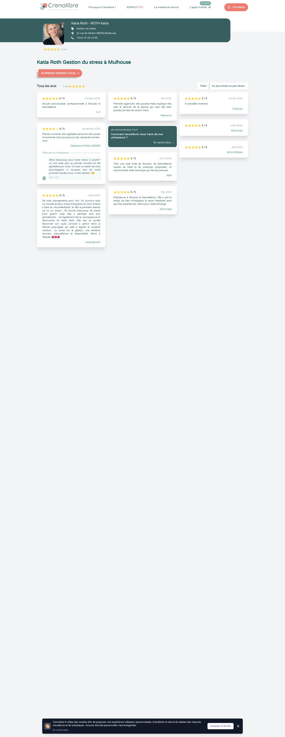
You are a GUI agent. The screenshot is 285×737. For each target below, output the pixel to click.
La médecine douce (166, 7)
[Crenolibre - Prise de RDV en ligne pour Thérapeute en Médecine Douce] (59, 6)
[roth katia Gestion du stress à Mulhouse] (53, 34)
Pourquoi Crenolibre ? (102, 7)
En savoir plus (60, 730)
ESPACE (135, 7)
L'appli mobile (200, 7)
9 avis (64, 49)
